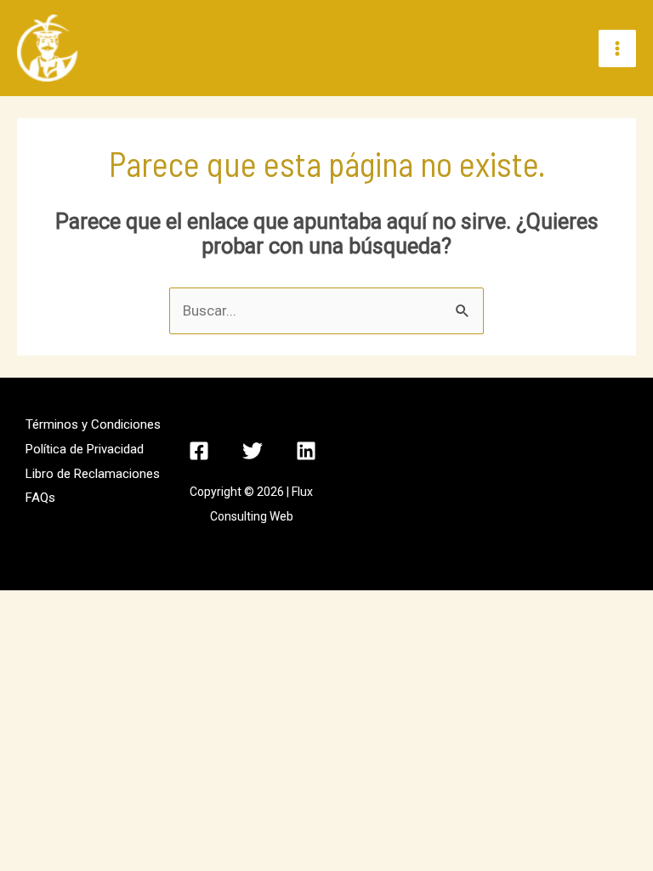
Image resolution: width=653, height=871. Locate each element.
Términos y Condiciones (93, 424)
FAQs (40, 497)
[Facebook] (199, 450)
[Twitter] (252, 450)
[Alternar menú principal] (617, 48)
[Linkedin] (306, 450)
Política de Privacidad (85, 449)
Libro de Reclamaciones (93, 473)
